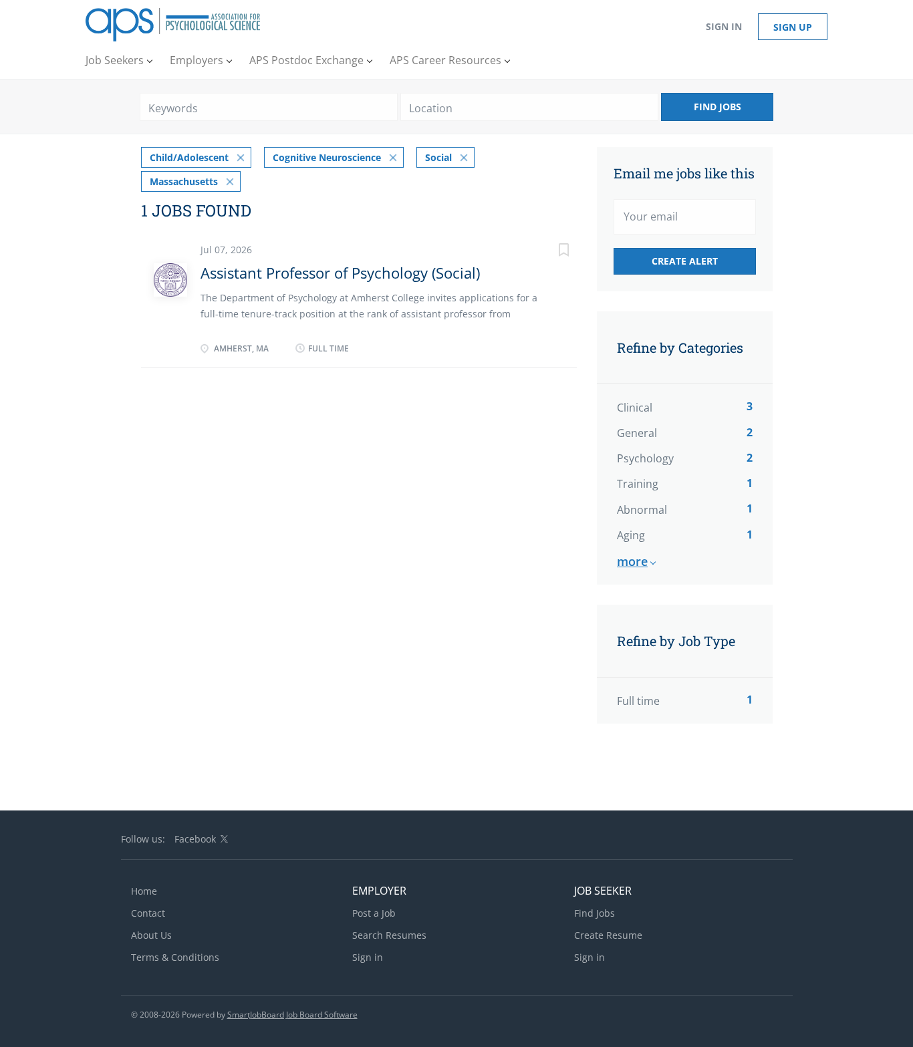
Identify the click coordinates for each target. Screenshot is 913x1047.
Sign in (724, 26)
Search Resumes (389, 935)
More (632, 561)
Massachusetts (184, 181)
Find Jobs (717, 106)
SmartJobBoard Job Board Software (292, 1014)
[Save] (550, 251)
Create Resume (608, 935)
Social (438, 157)
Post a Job (374, 913)
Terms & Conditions (175, 957)
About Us (151, 935)
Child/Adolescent (189, 157)
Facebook (195, 839)
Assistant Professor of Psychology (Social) (340, 273)
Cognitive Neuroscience (327, 157)
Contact (148, 913)
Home (144, 891)
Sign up (792, 27)
